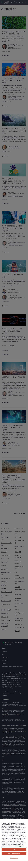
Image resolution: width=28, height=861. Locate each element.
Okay (14, 849)
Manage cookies (14, 858)
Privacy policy (19, 846)
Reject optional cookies (14, 853)
